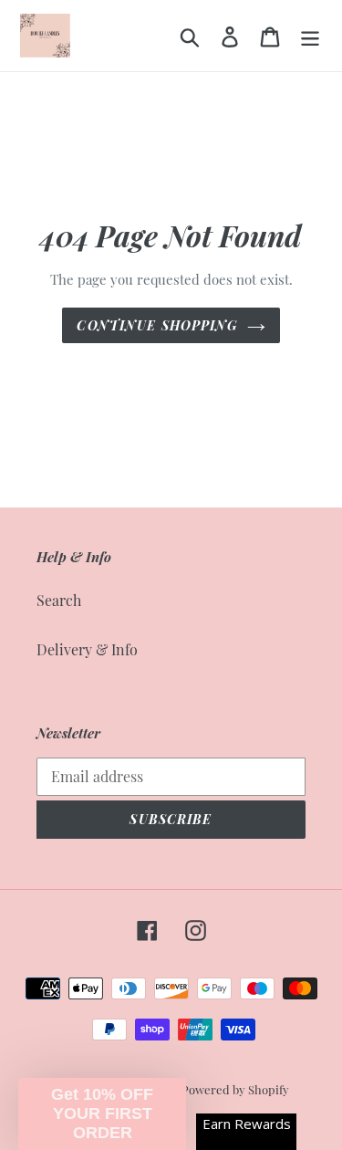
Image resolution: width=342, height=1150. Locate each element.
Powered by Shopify (235, 1089)
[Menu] (310, 35)
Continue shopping (157, 325)
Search (58, 600)
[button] (102, 1114)
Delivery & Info (87, 649)
